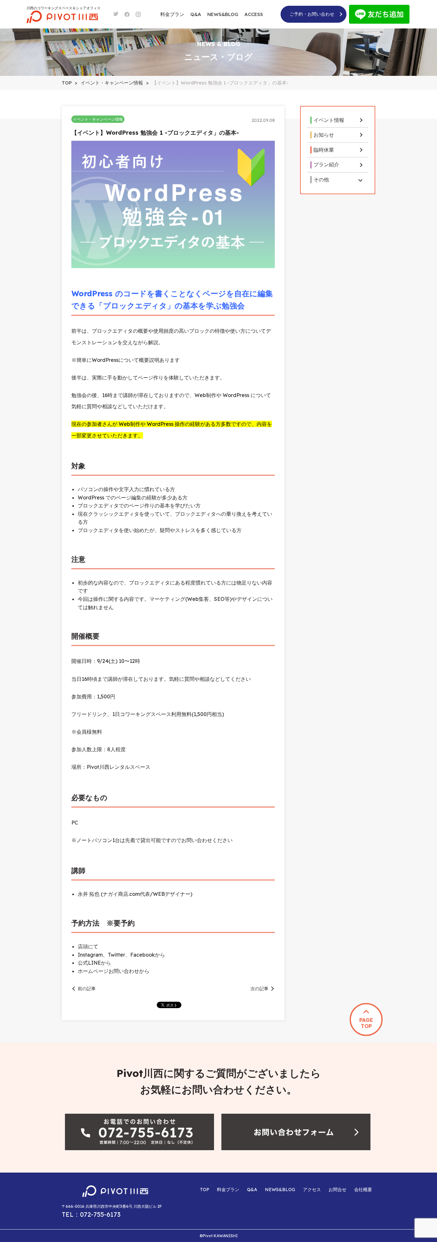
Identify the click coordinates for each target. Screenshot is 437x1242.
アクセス (312, 1189)
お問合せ (337, 1189)
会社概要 (363, 1189)
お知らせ (324, 134)
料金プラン (172, 14)
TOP (204, 1189)
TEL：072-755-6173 (91, 1214)
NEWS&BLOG (222, 14)
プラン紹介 (326, 164)
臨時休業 (324, 150)
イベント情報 (329, 120)
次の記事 (259, 988)
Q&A (195, 14)
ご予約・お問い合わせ (312, 14)
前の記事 (87, 988)
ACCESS (253, 14)
